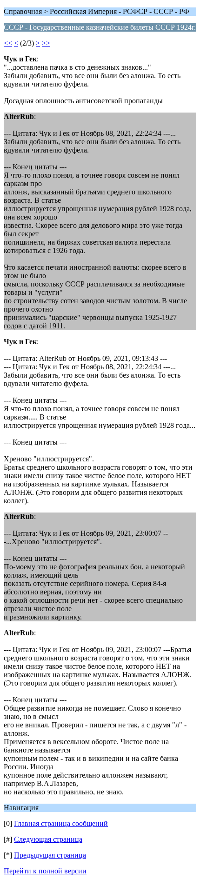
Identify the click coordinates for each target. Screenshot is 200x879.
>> (46, 43)
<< (8, 43)
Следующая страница (48, 839)
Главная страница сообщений (61, 823)
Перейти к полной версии (45, 871)
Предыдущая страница (50, 855)
